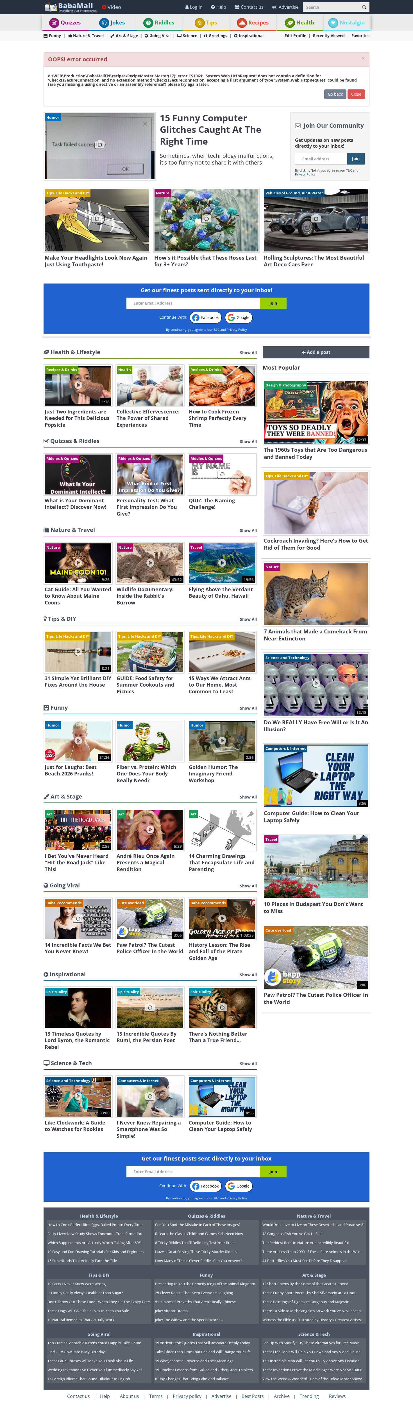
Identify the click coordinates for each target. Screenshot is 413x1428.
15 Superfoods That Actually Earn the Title (82, 1260)
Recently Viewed (329, 35)
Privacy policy (187, 1396)
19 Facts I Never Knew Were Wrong (76, 1283)
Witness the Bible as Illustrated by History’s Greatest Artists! (312, 1319)
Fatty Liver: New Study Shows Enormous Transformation (94, 1233)
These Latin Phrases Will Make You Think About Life (90, 1360)
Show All (248, 352)
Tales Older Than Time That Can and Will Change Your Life (203, 1351)
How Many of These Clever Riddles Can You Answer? (198, 1260)
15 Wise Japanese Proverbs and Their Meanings (194, 1360)
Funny (55, 35)
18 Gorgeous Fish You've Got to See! (292, 1233)
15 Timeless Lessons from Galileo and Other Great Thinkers (204, 1369)
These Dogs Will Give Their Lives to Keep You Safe (88, 1310)
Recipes (258, 22)
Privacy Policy (305, 174)
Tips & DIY (99, 1275)
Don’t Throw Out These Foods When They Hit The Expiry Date (98, 1301)
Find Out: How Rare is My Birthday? (76, 1351)
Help (221, 7)
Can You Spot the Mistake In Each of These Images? (197, 1224)
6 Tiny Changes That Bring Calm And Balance (192, 1378)
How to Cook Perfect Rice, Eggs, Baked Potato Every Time (94, 1224)
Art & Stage (127, 35)
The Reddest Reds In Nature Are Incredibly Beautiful (305, 1242)
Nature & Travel (88, 35)
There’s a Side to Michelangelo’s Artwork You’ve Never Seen (311, 1310)
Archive (282, 1396)
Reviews (337, 1396)
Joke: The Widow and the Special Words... (189, 1319)
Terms (156, 1396)
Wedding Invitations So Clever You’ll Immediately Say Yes (94, 1369)
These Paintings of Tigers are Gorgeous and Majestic (305, 1301)
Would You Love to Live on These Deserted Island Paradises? (312, 1224)
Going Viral (160, 35)
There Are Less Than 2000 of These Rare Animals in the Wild (311, 1251)
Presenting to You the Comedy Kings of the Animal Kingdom (205, 1283)
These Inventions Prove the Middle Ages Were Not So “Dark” (312, 1369)
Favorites (360, 35)
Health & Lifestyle (99, 1216)
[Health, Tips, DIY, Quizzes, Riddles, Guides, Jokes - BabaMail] (71, 7)
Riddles (164, 22)
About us (129, 1396)
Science (190, 35)
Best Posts (253, 1396)
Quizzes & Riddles (206, 1216)
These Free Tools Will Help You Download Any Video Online (311, 1351)
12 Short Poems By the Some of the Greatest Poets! (305, 1283)
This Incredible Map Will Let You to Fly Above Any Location (311, 1360)
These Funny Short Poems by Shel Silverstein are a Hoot (309, 1292)
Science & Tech (314, 1334)
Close (356, 94)
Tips (211, 22)
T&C (349, 170)
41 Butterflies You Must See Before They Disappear (304, 1260)
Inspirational (251, 35)
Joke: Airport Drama (171, 1310)
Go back (335, 94)
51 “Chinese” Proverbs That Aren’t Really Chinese (195, 1301)
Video (114, 7)
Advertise (289, 7)
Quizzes (71, 22)
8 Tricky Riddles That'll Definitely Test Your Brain (195, 1242)
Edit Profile (295, 35)
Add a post (318, 352)
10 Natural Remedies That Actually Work (80, 1319)
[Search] (364, 7)
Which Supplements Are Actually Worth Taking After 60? (93, 1242)
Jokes (118, 22)
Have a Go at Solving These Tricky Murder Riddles (196, 1251)
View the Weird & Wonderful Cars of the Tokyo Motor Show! (312, 1378)
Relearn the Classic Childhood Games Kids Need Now (199, 1233)
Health (305, 22)
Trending (309, 1396)
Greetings (218, 35)
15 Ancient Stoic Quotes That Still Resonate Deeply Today (202, 1342)
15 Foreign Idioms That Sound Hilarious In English (88, 1378)
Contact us (252, 7)
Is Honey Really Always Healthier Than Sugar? (85, 1292)
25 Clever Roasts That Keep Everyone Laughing (194, 1292)
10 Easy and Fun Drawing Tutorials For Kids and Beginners (95, 1251)
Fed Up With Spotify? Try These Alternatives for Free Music (310, 1342)
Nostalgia (352, 22)
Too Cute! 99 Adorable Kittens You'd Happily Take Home (94, 1342)
